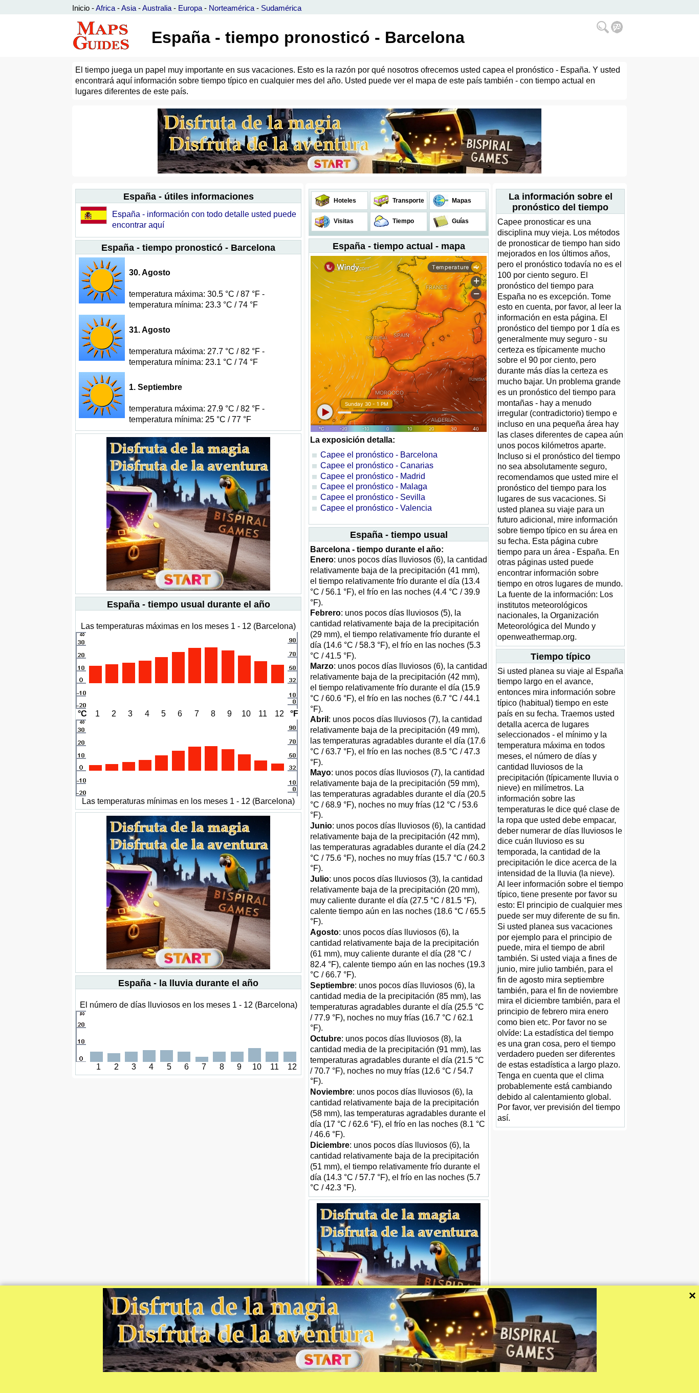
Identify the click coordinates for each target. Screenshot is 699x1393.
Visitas (343, 221)
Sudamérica (281, 8)
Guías (459, 221)
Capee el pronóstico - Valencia (376, 508)
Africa (105, 8)
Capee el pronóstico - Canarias (376, 465)
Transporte (407, 200)
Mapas (460, 200)
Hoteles (344, 200)
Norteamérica (231, 8)
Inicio (81, 8)
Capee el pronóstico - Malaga (373, 486)
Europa (190, 8)
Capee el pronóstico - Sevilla (372, 497)
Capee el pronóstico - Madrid (372, 476)
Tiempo (402, 221)
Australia (156, 8)
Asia (128, 8)
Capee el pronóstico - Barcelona (379, 454)
